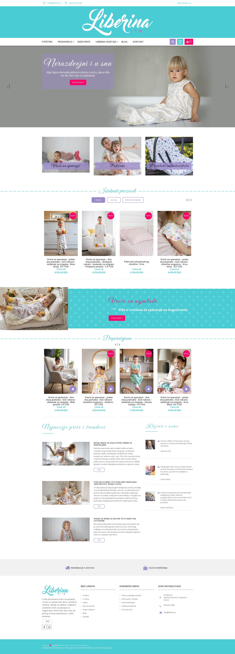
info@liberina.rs (54, 3)
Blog (124, 41)
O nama (86, 599)
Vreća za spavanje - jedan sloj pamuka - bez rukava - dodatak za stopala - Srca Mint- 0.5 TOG (174, 401)
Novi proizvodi (88, 606)
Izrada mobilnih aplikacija (84, 648)
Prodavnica (65, 41)
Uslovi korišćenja (158, 568)
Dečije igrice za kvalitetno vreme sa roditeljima (113, 444)
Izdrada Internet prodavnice (53, 648)
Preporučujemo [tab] (133, 200)
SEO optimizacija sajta (103, 648)
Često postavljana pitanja (131, 595)
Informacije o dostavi (82, 568)
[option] (117, 86)
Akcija (85, 602)
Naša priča (84, 41)
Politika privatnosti (129, 606)
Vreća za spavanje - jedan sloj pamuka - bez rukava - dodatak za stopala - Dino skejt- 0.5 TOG (61, 263)
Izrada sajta (68, 648)
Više (99, 470)
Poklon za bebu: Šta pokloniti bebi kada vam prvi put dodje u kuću (115, 483)
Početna (47, 41)
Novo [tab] (98, 200)
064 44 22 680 (75, 3)
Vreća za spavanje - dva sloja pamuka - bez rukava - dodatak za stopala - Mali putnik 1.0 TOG (61, 401)
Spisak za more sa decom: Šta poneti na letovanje (115, 519)
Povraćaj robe (127, 609)
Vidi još (66, 155)
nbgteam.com (57, 645)
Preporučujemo (89, 609)
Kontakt (138, 41)
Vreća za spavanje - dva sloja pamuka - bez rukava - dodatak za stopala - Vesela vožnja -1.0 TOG (136, 401)
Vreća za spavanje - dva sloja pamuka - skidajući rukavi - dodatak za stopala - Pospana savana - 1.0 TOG (99, 263)
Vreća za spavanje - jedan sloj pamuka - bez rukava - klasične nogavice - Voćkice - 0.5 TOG (98, 401)
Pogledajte (82, 88)
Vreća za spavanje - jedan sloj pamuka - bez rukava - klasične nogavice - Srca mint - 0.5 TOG (174, 263)
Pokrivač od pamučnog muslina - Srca (136, 263)
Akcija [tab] (114, 200)
